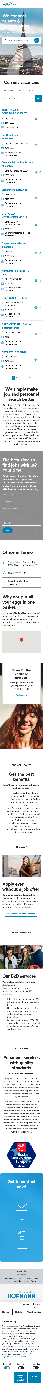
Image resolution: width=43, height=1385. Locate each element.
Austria (10, 1281)
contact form (21, 1248)
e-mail (21, 1219)
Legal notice (7, 1356)
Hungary (26, 1281)
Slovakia (29, 1278)
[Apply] (38, 98)
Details (18, 1312)
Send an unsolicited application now (20, 913)
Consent (6, 1312)
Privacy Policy (29, 1354)
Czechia (17, 1281)
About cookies (34, 1312)
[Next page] (29, 378)
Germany (20, 1278)
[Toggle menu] (39, 3)
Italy (36, 1278)
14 (26, 377)
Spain (33, 1281)
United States (10, 1278)
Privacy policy (20, 1356)
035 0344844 (21, 573)
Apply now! (20, 695)
